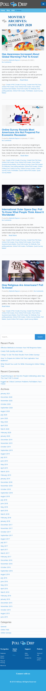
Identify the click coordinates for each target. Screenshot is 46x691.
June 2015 (4, 617)
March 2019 (5, 471)
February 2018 (6, 518)
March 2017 (5, 553)
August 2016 (5, 574)
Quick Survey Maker (31, 319)
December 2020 (6, 397)
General (3, 627)
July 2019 (4, 457)
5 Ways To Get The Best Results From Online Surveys (20, 355)
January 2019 (5, 479)
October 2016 (6, 567)
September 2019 (7, 450)
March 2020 (5, 429)
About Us (3, 665)
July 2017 (4, 542)
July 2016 (4, 578)
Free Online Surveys (24, 164)
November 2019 (6, 443)
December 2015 (6, 603)
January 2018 (5, 521)
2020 (13, 10)
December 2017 (6, 525)
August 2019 (5, 454)
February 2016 (6, 596)
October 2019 (6, 447)
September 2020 (7, 408)
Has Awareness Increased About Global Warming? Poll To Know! (20, 55)
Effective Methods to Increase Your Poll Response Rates (21, 348)
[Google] (26, 677)
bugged (3, 382)
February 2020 (6, 432)
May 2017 (4, 546)
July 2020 (4, 415)
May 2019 (4, 464)
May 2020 (4, 422)
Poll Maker (29, 91)
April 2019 (4, 468)
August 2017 (5, 539)
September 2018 (7, 493)
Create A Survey (20, 85)
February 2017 (6, 557)
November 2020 (6, 401)
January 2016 (5, 599)
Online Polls (5, 630)
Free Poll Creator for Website (27, 89)
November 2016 (6, 564)
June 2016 (4, 581)
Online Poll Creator (19, 91)
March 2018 (5, 514)
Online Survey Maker (33, 317)
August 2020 (5, 411)
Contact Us (28, 658)
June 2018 (4, 503)
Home (3, 10)
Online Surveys (6, 633)
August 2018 (5, 496)
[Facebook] (20, 677)
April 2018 (4, 510)
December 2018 (6, 482)
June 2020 (4, 418)
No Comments (6, 62)
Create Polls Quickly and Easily (12, 351)
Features (3, 653)
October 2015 (6, 610)
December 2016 (6, 560)
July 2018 (4, 500)
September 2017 (7, 535)
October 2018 (6, 489)
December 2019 (6, 440)
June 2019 (4, 461)
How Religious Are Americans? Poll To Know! (22, 286)
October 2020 (6, 404)
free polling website (17, 166)
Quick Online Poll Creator (27, 170)
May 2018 (4, 507)
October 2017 (6, 532)
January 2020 (5, 436)
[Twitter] (23, 677)
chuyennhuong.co (7, 376)
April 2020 (4, 425)
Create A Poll (10, 85)
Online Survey (15, 168)
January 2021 (5, 393)
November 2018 (6, 486)
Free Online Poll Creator (23, 87)
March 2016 (5, 592)
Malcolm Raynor (14, 60)
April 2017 (4, 549)
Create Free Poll (32, 85)
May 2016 (4, 585)
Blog (8, 10)
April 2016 (4, 588)
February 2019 (6, 475)
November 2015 (6, 606)
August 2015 (5, 613)
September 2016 (7, 571)
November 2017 (6, 528)
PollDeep (19, 682)
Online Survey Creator (28, 168)
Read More (24, 80)
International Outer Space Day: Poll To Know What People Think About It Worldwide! (23, 211)
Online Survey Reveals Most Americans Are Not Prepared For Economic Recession (21, 132)
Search (40, 337)
